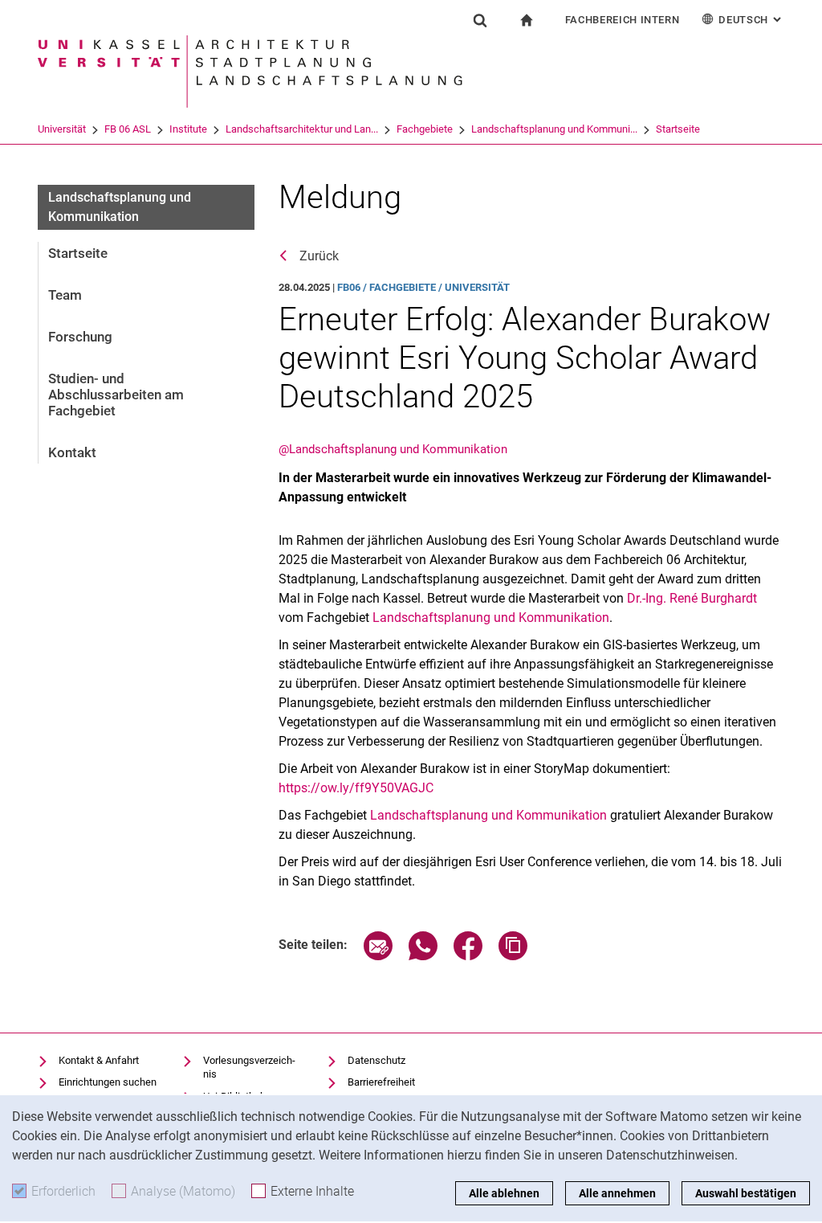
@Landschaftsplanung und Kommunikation (393, 449)
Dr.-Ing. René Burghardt (692, 598)
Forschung (80, 337)
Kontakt (72, 452)
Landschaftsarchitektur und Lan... (302, 129)
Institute (188, 129)
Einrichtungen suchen (108, 1082)
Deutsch (751, 20)
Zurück (319, 256)
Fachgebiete (425, 129)
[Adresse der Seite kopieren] (512, 955)
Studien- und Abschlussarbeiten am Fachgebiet (116, 394)
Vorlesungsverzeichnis (249, 1067)
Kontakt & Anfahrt (99, 1060)
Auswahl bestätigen (745, 1193)
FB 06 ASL (127, 129)
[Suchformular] (480, 20)
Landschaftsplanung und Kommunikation (490, 617)
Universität (62, 129)
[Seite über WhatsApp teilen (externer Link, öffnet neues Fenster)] (423, 955)
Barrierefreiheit (381, 1082)
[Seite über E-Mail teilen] (378, 955)
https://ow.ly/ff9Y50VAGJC (356, 788)
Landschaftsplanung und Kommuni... (554, 129)
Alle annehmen (617, 1193)
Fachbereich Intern (622, 20)
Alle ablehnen (504, 1193)
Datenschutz (376, 1060)
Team (65, 295)
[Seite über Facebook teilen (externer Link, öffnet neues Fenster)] (468, 955)
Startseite (678, 129)
